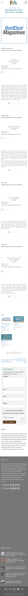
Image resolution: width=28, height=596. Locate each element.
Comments (8, 569)
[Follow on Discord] (18, 485)
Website (5, 403)
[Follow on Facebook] (2, 485)
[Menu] (2, 2)
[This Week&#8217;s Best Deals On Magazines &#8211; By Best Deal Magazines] (6, 319)
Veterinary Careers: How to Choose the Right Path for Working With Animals (16, 567)
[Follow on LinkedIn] (13, 488)
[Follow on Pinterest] (13, 485)
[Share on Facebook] (10, 353)
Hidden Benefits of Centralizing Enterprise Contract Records (14, 581)
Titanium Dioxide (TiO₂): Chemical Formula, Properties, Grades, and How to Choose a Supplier (16, 554)
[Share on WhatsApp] (7, 353)
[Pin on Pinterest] (18, 353)
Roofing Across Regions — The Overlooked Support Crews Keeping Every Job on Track (15, 560)
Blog (14, 591)
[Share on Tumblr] (20, 353)
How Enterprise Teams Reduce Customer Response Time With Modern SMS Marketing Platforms (16, 575)
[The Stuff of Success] (14, 2)
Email (4, 396)
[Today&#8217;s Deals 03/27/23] (6, 337)
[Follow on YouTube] (16, 485)
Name (4, 389)
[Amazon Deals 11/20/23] (18, 319)
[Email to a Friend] (15, 353)
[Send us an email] (10, 485)
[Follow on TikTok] (8, 485)
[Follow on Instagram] (5, 485)
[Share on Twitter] (12, 353)
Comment (6, 376)
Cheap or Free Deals (14, 8)
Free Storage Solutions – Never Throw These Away (21, 360)
